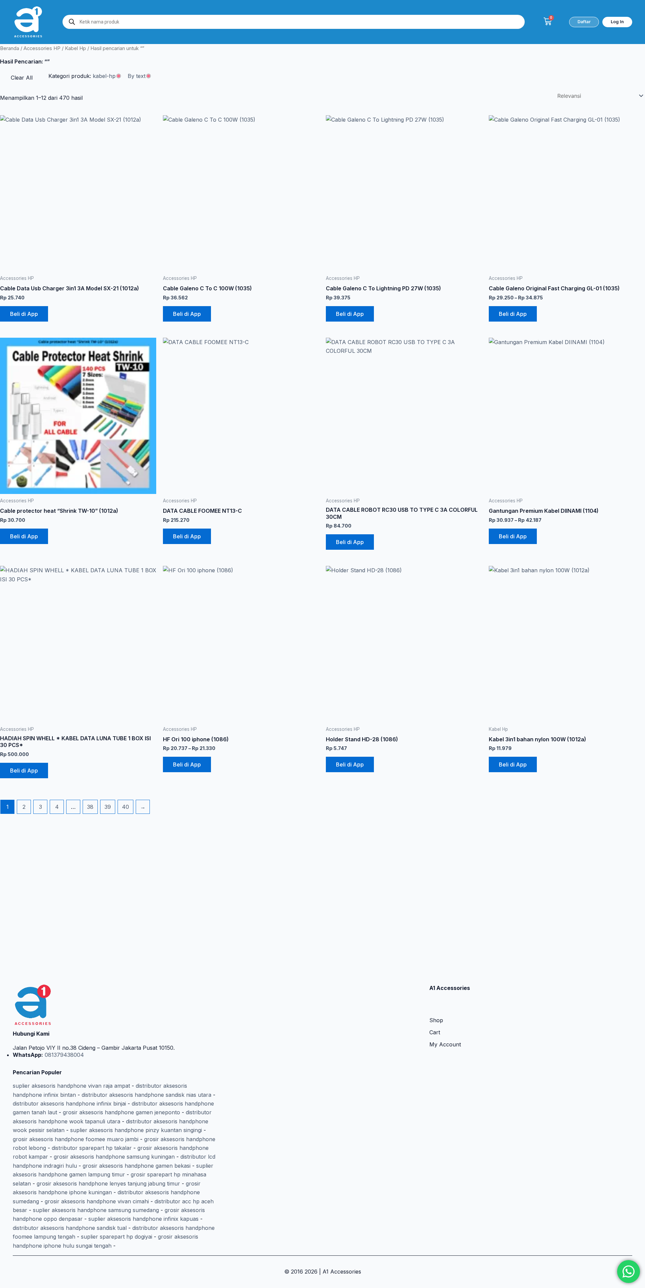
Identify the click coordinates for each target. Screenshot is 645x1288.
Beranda (9, 48)
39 (107, 806)
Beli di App (24, 313)
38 (90, 806)
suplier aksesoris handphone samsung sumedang (96, 1210)
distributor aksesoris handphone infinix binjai (69, 1103)
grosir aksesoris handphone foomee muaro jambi (75, 1139)
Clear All (22, 77)
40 (125, 806)
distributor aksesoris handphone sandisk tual (70, 1227)
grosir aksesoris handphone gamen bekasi (136, 1165)
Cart (434, 1032)
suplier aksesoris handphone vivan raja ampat (71, 1085)
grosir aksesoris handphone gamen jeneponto (121, 1112)
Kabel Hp (75, 48)
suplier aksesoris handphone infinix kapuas (143, 1218)
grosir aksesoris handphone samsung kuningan (114, 1156)
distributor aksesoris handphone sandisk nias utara (146, 1094)
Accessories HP (42, 48)
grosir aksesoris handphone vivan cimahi (97, 1201)
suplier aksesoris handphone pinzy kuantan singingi (136, 1130)
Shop (436, 1020)
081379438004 (63, 1054)
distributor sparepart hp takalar (92, 1148)
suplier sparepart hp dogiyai (116, 1236)
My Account (445, 1044)
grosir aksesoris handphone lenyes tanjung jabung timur (108, 1183)
